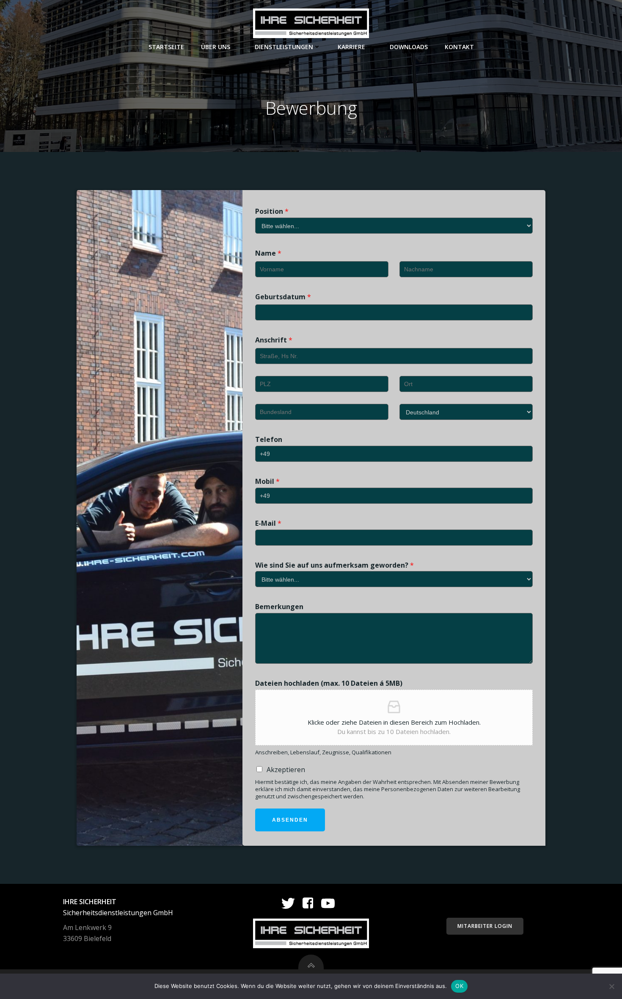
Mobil (267, 481)
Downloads (409, 47)
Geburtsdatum (283, 297)
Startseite (166, 47)
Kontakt (459, 47)
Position (272, 211)
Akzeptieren (286, 769)
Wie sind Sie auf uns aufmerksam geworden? (334, 565)
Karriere (351, 47)
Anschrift (273, 340)
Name (268, 253)
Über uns (215, 47)
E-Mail (268, 523)
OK (459, 985)
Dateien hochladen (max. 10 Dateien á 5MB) (328, 683)
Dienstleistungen (284, 47)
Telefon (268, 439)
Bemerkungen (279, 606)
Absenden (290, 820)
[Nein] (611, 986)
